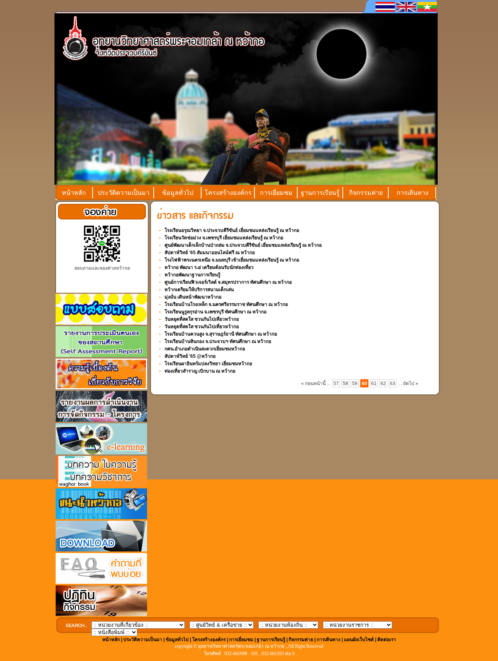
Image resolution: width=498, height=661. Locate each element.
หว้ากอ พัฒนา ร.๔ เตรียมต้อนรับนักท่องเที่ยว (209, 267)
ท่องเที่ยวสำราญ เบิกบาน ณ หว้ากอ (200, 371)
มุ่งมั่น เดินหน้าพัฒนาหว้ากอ (193, 297)
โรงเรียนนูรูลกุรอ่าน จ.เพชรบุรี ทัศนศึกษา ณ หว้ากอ (216, 312)
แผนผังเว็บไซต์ (359, 639)
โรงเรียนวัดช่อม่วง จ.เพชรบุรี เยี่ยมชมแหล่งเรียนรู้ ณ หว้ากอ (224, 237)
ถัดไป (409, 383)
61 (374, 383)
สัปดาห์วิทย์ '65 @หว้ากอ (190, 356)
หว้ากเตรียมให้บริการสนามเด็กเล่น (199, 289)
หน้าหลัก (74, 192)
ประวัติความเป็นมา (123, 192)
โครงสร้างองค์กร (228, 192)
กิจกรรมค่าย (366, 192)
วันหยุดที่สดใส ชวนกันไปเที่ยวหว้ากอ (202, 319)
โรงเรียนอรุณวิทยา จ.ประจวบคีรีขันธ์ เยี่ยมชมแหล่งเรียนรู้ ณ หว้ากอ (232, 230)
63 (392, 383)
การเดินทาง (412, 192)
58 (345, 383)
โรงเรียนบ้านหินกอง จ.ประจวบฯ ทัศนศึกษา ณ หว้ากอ (218, 341)
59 (355, 383)
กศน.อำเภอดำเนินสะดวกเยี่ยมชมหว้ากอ (205, 349)
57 (336, 383)
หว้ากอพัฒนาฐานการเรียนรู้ (192, 274)
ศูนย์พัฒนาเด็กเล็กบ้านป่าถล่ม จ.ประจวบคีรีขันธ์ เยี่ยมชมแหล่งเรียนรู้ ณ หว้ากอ (243, 245)
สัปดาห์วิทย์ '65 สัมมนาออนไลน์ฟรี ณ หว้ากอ (210, 252)
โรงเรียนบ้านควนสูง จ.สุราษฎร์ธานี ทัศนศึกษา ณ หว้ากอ (221, 334)
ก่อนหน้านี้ (315, 383)
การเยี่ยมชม (276, 192)
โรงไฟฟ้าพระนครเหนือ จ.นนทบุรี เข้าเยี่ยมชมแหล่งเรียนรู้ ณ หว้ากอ (232, 260)
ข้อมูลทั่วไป (177, 192)
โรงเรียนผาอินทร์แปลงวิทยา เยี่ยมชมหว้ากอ (208, 363)
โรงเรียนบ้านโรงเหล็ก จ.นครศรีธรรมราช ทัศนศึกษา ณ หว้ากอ (226, 304)
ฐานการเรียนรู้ (320, 192)
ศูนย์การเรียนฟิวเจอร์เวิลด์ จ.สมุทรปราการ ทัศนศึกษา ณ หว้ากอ (228, 282)
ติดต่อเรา (386, 639)
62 (383, 383)
